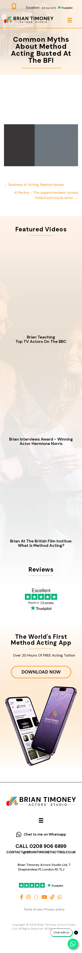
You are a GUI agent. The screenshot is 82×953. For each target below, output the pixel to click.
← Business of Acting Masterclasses (34, 184)
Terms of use (32, 909)
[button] (41, 835)
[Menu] (70, 20)
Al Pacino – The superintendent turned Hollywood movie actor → (46, 195)
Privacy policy (54, 909)
